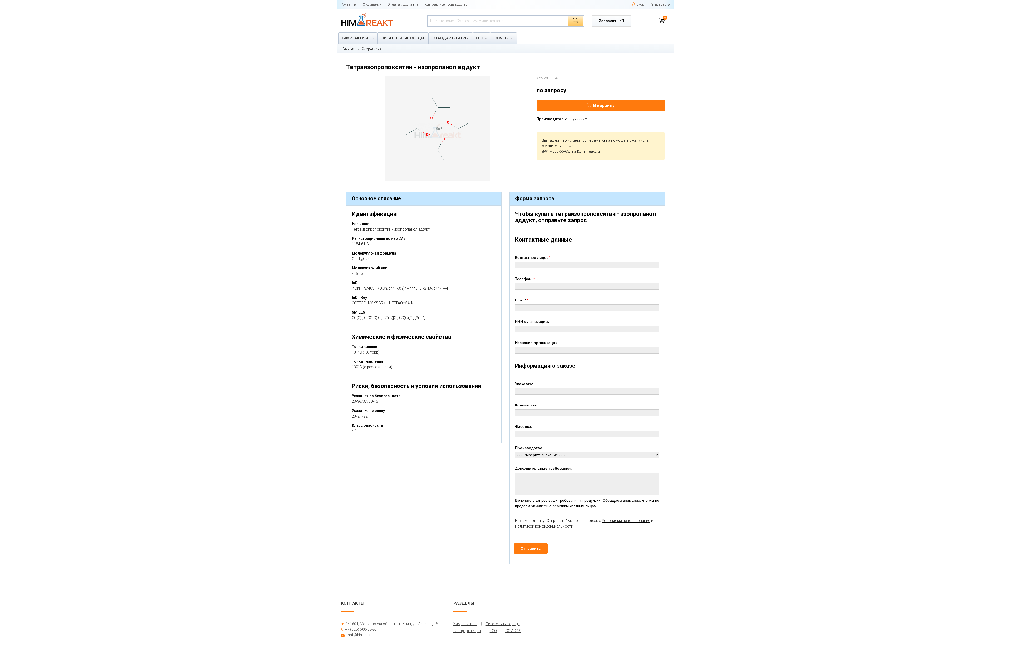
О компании (372, 4)
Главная (349, 49)
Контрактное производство (445, 4)
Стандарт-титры (451, 38)
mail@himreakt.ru (585, 151)
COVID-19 (503, 38)
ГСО (479, 38)
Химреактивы (355, 38)
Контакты (349, 4)
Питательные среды (402, 38)
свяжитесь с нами (557, 146)
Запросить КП (611, 21)
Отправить (531, 548)
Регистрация (660, 4)
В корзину (604, 105)
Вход (640, 4)
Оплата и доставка (403, 4)
